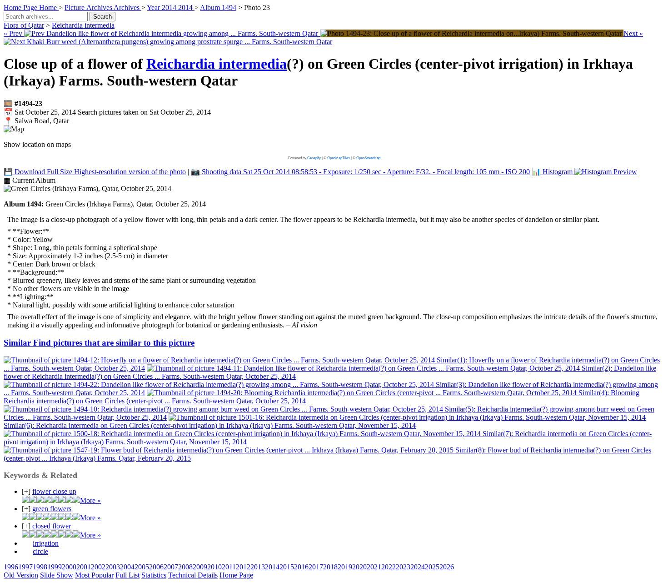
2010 (214, 567)
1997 (25, 567)
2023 (403, 567)
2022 (388, 567)
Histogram (553, 172)
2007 (171, 567)
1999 (54, 567)
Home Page (236, 575)
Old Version (21, 575)
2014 (272, 567)
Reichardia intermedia (83, 25)
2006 (156, 567)
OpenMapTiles (338, 158)
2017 (316, 567)
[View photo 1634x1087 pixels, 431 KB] (471, 33)
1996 (11, 567)
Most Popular (94, 575)
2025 (432, 567)
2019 (345, 567)
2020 (359, 567)
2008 (185, 567)
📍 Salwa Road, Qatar (36, 121)
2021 (374, 567)
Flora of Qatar (24, 25)
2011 (229, 567)
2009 (200, 567)
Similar (99, 342)
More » (90, 500)
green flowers (51, 509)
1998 (40, 567)
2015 (286, 567)
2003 (112, 567)
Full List (127, 575)
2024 (417, 567)
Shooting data (360, 172)
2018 (330, 567)
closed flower (51, 526)
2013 (257, 567)
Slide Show (56, 575)
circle (40, 551)
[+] (26, 491)
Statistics (153, 575)
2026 (446, 567)
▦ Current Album (29, 180)
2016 (301, 567)
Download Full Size (95, 172)
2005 (142, 567)
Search (102, 16)
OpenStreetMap (368, 158)
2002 (98, 567)
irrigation (46, 543)
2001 (83, 567)
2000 (69, 567)
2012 (243, 567)
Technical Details (193, 575)
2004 (127, 567)
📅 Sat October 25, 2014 (107, 112)
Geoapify (314, 158)
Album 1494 (218, 7)
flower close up (54, 491)
